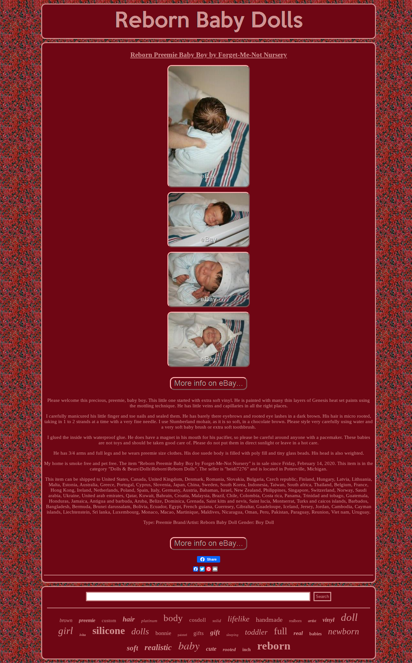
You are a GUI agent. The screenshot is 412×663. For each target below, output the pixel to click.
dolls (140, 631)
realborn (295, 621)
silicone (108, 630)
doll (349, 617)
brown (66, 620)
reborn (273, 645)
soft (132, 648)
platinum (149, 620)
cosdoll (197, 620)
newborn (343, 631)
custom (109, 620)
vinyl (328, 619)
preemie (87, 620)
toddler (256, 632)
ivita (83, 635)
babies (315, 633)
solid (216, 620)
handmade (269, 619)
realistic (158, 647)
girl (65, 630)
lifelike (238, 618)
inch (246, 649)
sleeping (232, 635)
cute (211, 648)
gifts (198, 633)
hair (129, 619)
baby (189, 645)
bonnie (163, 633)
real (298, 633)
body (173, 618)
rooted (229, 649)
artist (312, 621)
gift (215, 632)
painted (182, 635)
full (280, 631)
